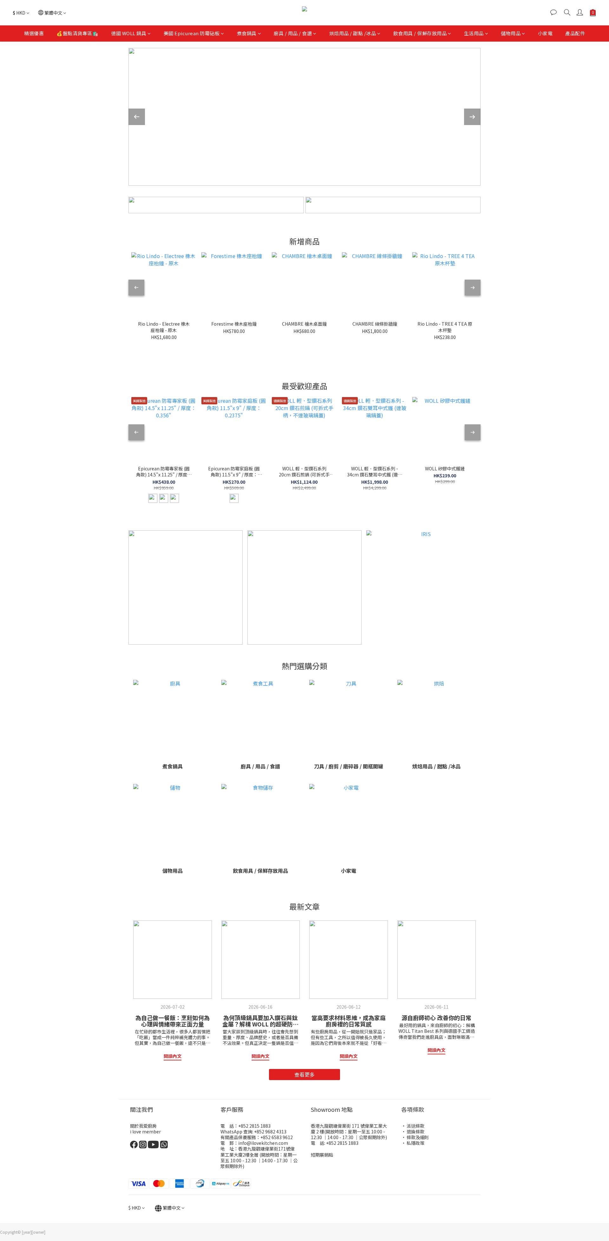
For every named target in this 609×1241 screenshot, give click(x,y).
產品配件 (575, 33)
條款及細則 (418, 1137)
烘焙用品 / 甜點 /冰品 (352, 33)
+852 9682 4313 (269, 1131)
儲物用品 (511, 33)
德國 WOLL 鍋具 (128, 33)
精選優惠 (34, 33)
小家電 (545, 33)
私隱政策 (415, 1143)
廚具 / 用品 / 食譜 (293, 33)
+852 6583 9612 (276, 1137)
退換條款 (415, 1131)
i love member (145, 1131)
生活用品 (474, 33)
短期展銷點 (322, 1154)
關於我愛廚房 (143, 1126)
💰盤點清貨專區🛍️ (77, 33)
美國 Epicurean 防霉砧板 (192, 33)
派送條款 (415, 1126)
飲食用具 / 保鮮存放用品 (420, 33)
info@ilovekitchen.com (263, 1143)
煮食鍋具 (247, 33)
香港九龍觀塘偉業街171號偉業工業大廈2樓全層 (257, 1151)
